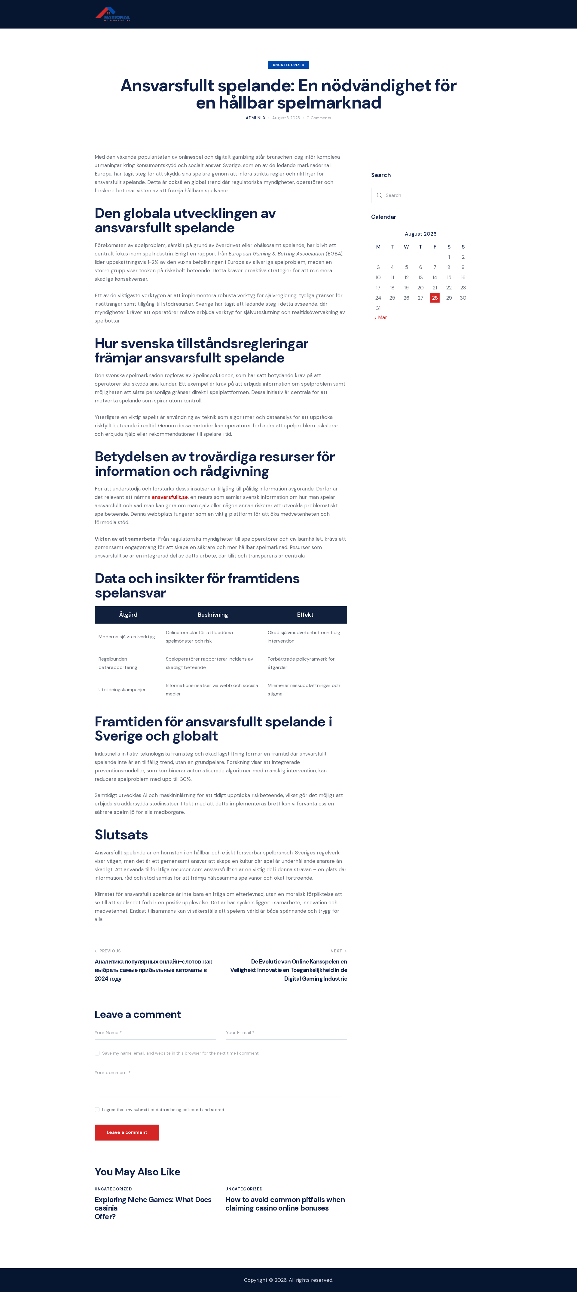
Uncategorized (288, 65)
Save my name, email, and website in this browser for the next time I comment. (181, 1053)
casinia (106, 1208)
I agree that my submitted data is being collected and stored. (163, 1109)
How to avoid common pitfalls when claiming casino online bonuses (285, 1204)
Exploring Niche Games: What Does (153, 1200)
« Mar (380, 317)
